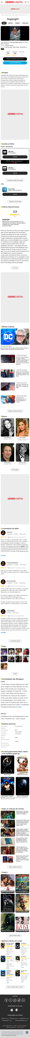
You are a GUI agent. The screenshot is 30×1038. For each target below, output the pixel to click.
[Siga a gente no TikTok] (19, 1000)
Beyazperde (6, 1020)
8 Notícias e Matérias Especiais (15, 411)
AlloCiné (3, 1018)
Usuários (8, 51)
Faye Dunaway (8, 47)
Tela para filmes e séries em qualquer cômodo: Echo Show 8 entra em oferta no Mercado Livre (22, 839)
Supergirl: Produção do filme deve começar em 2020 (22, 386)
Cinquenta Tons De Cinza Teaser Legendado (8, 911)
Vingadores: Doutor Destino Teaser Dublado (8, 930)
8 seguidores (10, 564)
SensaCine (22, 1018)
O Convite (23, 956)
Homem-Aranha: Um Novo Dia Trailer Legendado (22, 911)
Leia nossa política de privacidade (9, 1035)
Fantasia (6, 43)
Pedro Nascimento (12, 562)
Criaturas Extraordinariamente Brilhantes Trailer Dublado (22, 891)
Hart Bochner (23, 47)
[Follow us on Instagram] (15, 1000)
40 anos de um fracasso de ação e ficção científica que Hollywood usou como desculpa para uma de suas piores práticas (22, 360)
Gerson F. (10, 532)
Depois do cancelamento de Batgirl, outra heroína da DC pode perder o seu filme (22, 374)
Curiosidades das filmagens (13, 679)
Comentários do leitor (10, 529)
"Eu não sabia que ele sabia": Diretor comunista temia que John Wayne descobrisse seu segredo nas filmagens (22, 849)
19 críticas (16, 583)
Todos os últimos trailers (15, 935)
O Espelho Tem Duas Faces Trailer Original (8, 891)
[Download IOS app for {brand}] (12, 1009)
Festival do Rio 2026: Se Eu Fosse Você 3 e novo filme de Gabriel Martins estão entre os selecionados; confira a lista (22, 823)
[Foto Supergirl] (4, 651)
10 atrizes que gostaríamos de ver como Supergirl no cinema (21, 399)
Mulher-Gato (7, 774)
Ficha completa (15, 469)
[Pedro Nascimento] (3, 563)
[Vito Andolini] (3, 611)
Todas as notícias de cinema (15, 867)
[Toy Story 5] (3, 959)
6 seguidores (10, 534)
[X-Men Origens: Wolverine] (7, 786)
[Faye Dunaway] (7, 427)
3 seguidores (10, 583)
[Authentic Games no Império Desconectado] (3, 973)
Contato (15, 1025)
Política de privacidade (11, 1027)
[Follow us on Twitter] (11, 1000)
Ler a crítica (15, 267)
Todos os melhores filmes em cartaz (15, 987)
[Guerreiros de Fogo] (22, 764)
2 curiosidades (18, 733)
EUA (16, 726)
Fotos (4, 646)
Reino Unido (20, 726)
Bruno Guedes (11, 581)
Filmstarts (11, 1018)
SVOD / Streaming (7, 146)
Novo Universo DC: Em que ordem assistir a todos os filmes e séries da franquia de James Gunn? (15, 348)
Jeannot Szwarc (9, 45)
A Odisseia (23, 943)
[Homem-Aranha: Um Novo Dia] (3, 946)
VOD (2, 184)
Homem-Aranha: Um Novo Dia (10, 944)
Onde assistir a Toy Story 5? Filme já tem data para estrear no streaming (22, 812)
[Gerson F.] (3, 532)
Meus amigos (21, 51)
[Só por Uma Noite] (17, 973)
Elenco (4, 416)
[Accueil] (14, 2)
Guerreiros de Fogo (22, 774)
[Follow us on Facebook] (7, 1000)
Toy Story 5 (9, 956)
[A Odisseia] (17, 946)
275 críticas (16, 564)
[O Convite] (17, 959)
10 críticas (16, 534)
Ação (2, 43)
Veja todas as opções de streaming (15, 180)
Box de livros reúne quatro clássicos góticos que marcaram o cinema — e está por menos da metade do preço (22, 858)
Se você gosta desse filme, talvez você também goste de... (15, 753)
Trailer (7, 954)
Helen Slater (16, 47)
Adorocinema (15, 51)
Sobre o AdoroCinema (7, 1025)
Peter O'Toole (22, 462)
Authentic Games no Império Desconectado (9, 972)
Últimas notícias (8, 327)
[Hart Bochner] (7, 452)
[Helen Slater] (22, 427)
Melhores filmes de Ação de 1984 (8, 798)
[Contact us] (23, 1000)
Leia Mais (3, 555)
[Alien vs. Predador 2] (22, 786)
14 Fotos (15, 673)
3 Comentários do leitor (15, 641)
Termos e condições (22, 1025)
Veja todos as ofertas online (15, 201)
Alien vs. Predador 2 (22, 796)
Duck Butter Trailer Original (22, 930)
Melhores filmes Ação (23, 797)
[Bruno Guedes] (3, 581)
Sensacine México (20, 1020)
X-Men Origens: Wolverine (7, 796)
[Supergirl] (15, 33)
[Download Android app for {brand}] (17, 1009)
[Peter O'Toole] (22, 452)
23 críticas (9, 612)
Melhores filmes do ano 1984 (12, 797)
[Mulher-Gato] (7, 764)
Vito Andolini (11, 610)
